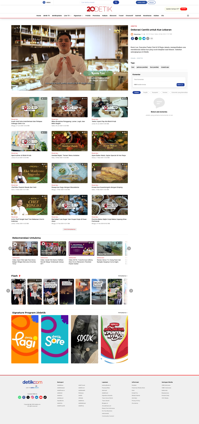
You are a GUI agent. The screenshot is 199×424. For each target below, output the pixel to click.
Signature (78, 15)
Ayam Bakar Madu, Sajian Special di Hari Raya (109, 155)
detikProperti (61, 406)
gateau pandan (142, 67)
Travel (121, 15)
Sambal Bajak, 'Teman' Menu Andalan (65, 155)
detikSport (60, 398)
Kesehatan (147, 15)
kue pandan (154, 67)
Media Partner (136, 395)
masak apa (165, 67)
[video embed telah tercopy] (151, 38)
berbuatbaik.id (106, 385)
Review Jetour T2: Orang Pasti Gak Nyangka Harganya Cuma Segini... (109, 261)
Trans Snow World (107, 398)
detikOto (59, 403)
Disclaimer (135, 403)
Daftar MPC (141, 2)
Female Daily (165, 395)
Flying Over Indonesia (108, 408)
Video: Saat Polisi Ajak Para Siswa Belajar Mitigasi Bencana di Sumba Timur (24, 261)
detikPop (81, 406)
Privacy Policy (136, 400)
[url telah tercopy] (147, 38)
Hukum (104, 15)
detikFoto (81, 400)
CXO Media (165, 398)
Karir (133, 390)
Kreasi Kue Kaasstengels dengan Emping (107, 187)
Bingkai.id (105, 403)
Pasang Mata (106, 388)
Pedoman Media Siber (138, 388)
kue (133, 67)
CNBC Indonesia (166, 388)
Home (38, 15)
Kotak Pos (135, 393)
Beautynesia (165, 393)
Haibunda (164, 390)
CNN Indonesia (166, 385)
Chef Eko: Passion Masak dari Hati (23, 187)
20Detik (80, 398)
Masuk (151, 2)
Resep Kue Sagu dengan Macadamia (65, 187)
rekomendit (105, 413)
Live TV (67, 15)
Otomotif (129, 15)
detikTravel (81, 385)
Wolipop (81, 393)
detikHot (59, 395)
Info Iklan (134, 398)
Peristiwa (96, 15)
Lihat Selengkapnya (69, 229)
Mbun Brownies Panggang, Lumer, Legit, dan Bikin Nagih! (68, 122)
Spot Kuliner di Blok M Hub (21, 155)
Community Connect (108, 416)
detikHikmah (82, 403)
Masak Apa (137, 34)
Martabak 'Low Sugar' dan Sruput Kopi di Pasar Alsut (69, 220)
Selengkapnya (122, 276)
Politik (88, 15)
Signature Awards (107, 395)
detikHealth (81, 390)
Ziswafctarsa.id (106, 406)
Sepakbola (60, 400)
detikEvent (105, 393)
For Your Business (107, 411)
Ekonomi (113, 15)
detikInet (59, 393)
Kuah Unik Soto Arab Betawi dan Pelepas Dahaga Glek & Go (26, 122)
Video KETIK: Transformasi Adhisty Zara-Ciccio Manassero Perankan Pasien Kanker (81, 261)
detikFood (81, 388)
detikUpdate (57, 15)
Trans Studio (105, 400)
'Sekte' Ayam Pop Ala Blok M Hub (104, 121)
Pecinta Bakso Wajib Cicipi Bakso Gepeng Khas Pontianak (109, 220)
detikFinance (61, 390)
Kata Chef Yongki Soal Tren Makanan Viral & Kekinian (27, 220)
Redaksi (134, 385)
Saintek (138, 15)
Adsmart (104, 390)
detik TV (46, 15)
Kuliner (156, 15)
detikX (80, 395)
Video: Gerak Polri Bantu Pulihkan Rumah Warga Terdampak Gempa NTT (52, 261)
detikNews (60, 385)
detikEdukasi (61, 388)
